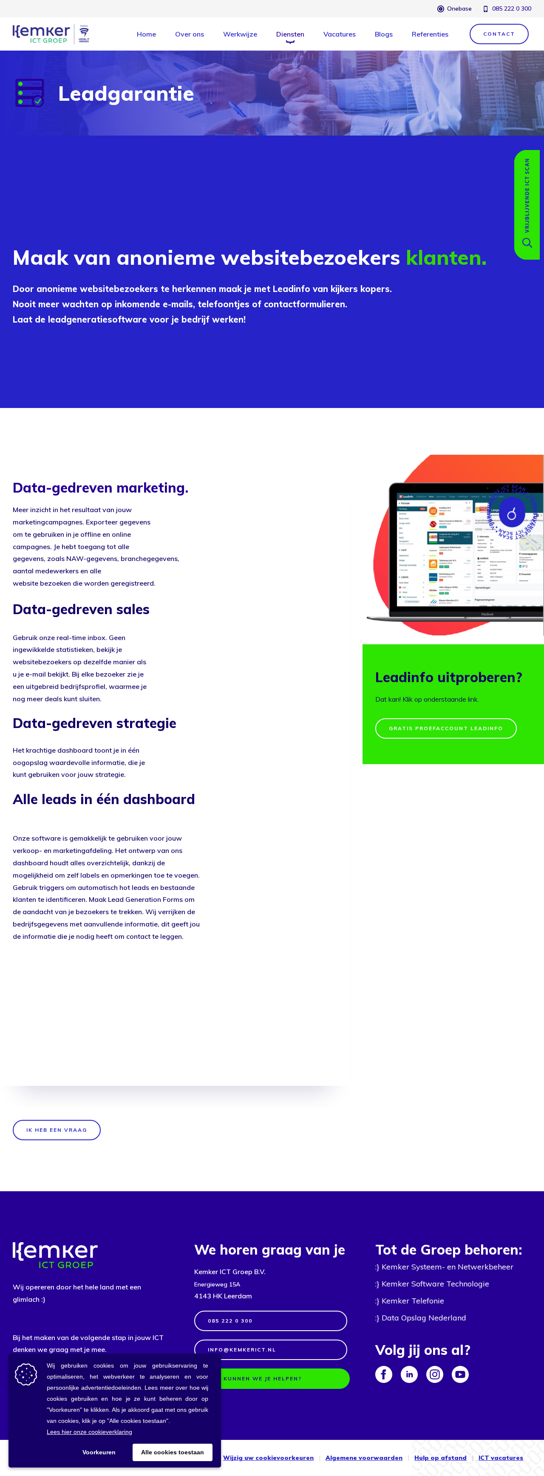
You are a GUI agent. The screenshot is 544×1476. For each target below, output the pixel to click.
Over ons (189, 34)
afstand (453, 1458)
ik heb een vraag (56, 1130)
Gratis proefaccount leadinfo (446, 728)
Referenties (430, 34)
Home (146, 34)
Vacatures (339, 34)
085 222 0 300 (511, 8)
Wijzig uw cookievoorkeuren (268, 1458)
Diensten (290, 34)
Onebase (459, 8)
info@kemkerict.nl (242, 1349)
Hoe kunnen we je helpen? (255, 1378)
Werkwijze (240, 34)
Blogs (384, 34)
